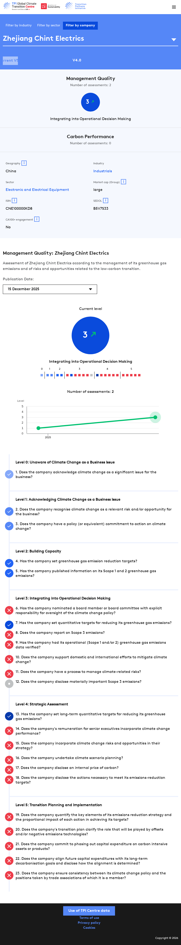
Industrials (102, 171)
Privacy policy (89, 923)
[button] (174, 7)
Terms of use (89, 918)
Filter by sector (48, 25)
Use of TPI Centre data (89, 911)
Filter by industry (19, 25)
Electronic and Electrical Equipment (37, 190)
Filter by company (80, 25)
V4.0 (77, 60)
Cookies (89, 928)
